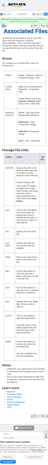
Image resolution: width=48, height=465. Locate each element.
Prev (35, 26)
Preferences (7, 457)
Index (9, 14)
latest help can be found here (28, 21)
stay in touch (25, 428)
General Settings (14, 397)
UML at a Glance (8, 438)
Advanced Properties (16, 402)
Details (10, 400)
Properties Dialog (14, 394)
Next (42, 26)
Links (9, 408)
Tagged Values (13, 405)
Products (6, 434)
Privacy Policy (36, 450)
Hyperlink (11, 392)
